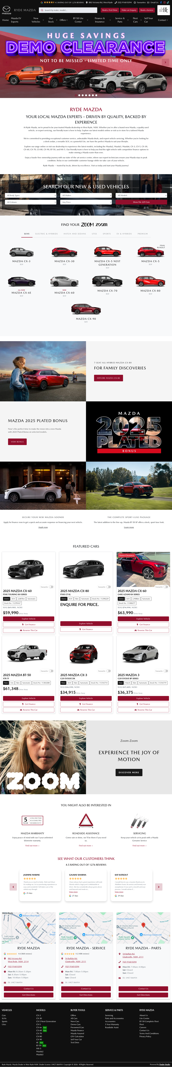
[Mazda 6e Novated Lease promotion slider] (79, 95)
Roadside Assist (111, 1027)
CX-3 (38, 1015)
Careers (143, 1027)
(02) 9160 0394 (125, 2)
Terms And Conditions (149, 1033)
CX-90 (39, 1039)
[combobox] (68, 10)
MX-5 (38, 1048)
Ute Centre (144, 1018)
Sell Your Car (148, 20)
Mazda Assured (77, 1033)
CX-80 (39, 1036)
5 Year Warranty (112, 1024)
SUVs (4, 1018)
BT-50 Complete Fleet (149, 1021)
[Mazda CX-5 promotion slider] (83, 95)
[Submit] (42, 10)
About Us (144, 1015)
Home (5, 20)
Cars (4, 1015)
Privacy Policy (145, 1036)
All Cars (74, 1018)
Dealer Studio (164, 1064)
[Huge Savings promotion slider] (76, 95)
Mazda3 (39, 1054)
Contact (162, 20)
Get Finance (30, 624)
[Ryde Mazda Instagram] (165, 2)
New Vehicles (36, 20)
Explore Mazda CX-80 (108, 378)
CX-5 (38, 1024)
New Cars (75, 1021)
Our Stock (51, 20)
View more (73, 892)
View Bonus (17, 442)
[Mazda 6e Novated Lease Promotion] (86, 62)
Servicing (109, 1015)
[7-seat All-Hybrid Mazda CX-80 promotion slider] (86, 95)
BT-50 (38, 1045)
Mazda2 (39, 1051)
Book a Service (147, 10)
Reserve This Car (30, 630)
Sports (4, 1021)
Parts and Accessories (114, 1018)
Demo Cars (75, 1024)
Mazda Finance (77, 1030)
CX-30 (39, 1018)
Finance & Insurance (100, 20)
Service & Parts (120, 20)
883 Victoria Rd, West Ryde (101, 2)
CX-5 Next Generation (46, 1021)
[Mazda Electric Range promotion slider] (96, 95)
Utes (4, 1024)
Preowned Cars (77, 1027)
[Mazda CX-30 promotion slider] (89, 95)
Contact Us (28, 988)
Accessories (110, 1021)
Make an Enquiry (129, 10)
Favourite (44, 587)
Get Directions (28, 995)
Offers (63, 20)
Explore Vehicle (29, 619)
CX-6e (39, 1027)
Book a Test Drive (109, 10)
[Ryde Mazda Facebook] (161, 2)
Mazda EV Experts (16, 20)
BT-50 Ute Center (78, 20)
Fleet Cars (135, 20)
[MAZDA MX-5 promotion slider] (93, 95)
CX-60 (39, 1030)
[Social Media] (168, 2)
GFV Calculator (77, 1036)
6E (37, 1042)
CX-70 (39, 1033)
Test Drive (75, 1042)
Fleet (142, 1024)
